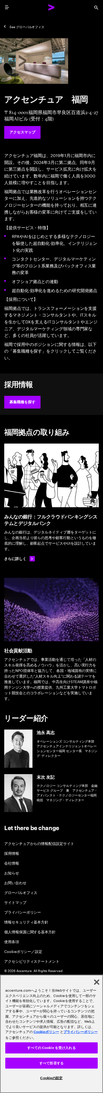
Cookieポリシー (46, 1032)
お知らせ (11, 872)
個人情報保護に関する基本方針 (30, 931)
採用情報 (11, 853)
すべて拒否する (51, 1063)
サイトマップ (15, 902)
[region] (51, 1034)
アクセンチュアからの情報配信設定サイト (39, 843)
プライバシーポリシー (22, 912)
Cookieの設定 (51, 1078)
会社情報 (11, 863)
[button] (22, 402)
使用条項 (11, 941)
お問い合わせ (15, 882)
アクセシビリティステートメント (31, 961)
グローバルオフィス (20, 892)
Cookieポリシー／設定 (23, 951)
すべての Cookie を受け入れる (51, 1047)
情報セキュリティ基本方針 (26, 922)
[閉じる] (96, 982)
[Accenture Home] (51, 7)
